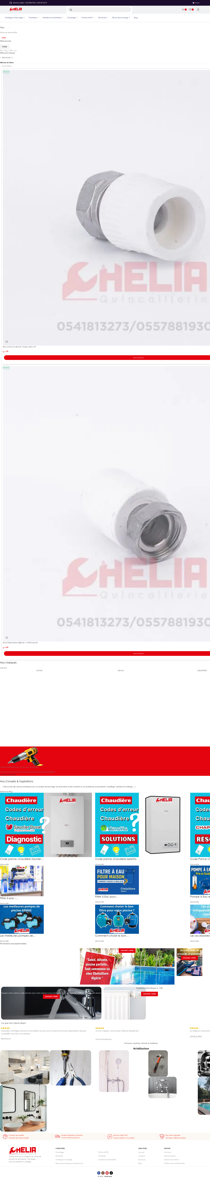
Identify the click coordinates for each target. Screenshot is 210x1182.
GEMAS (121, 670)
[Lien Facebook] (98, 1173)
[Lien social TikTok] (111, 1173)
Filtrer (4, 38)
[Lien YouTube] (107, 1173)
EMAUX (39, 670)
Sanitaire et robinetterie (52, 18)
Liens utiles (142, 1148)
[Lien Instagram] (103, 1173)
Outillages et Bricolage (14, 18)
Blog (136, 18)
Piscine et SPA (87, 18)
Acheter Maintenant (8, 774)
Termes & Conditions (171, 1160)
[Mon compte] (198, 9)
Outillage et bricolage (64, 1160)
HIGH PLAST (6, 58)
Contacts (167, 1152)
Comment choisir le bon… (112, 935)
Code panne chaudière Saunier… (22, 858)
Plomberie (33, 18)
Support (167, 1148)
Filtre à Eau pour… (106, 896)
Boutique (141, 1160)
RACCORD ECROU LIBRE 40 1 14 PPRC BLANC (20, 643)
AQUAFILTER (202, 670)
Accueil (141, 1152)
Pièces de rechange (120, 18)
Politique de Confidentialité (174, 1163)
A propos (141, 1156)
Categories (60, 1148)
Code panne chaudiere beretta (115, 858)
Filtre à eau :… (9, 898)
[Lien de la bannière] (127, 966)
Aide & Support (170, 1156)
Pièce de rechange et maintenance (69, 1163)
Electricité (102, 18)
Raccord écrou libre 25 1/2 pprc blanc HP (19, 347)
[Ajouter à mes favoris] (6, 342)
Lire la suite (4, 864)
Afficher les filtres (7, 62)
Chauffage (71, 18)
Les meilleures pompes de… (18, 935)
